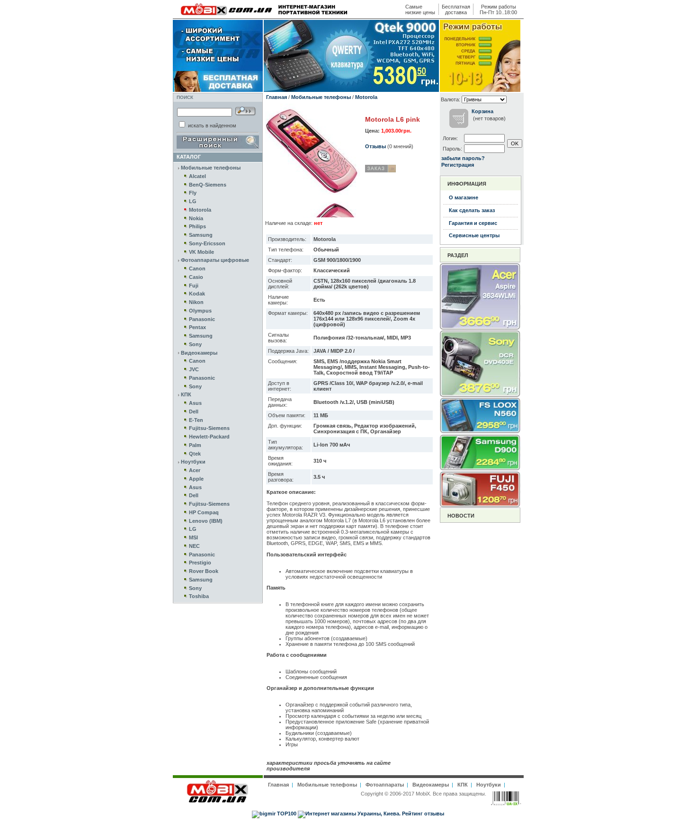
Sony (195, 344)
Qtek (195, 453)
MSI (193, 537)
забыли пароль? (463, 158)
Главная (276, 97)
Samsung (201, 235)
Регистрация (457, 165)
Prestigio (200, 562)
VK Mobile (201, 252)
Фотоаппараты (385, 784)
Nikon (196, 302)
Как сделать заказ (472, 210)
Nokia (196, 218)
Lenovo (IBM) (206, 521)
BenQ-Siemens (207, 185)
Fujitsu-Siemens (209, 428)
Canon (197, 268)
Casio (196, 277)
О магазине (463, 197)
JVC (194, 369)
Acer (194, 470)
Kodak (197, 293)
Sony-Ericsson (207, 243)
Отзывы (375, 146)
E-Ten (196, 420)
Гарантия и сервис (473, 223)
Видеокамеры (199, 353)
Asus (195, 403)
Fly (192, 193)
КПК (186, 394)
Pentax (197, 327)
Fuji (193, 285)
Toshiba (199, 596)
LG (192, 201)
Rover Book (203, 571)
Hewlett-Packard (209, 436)
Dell (193, 411)
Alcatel (197, 176)
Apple (196, 479)
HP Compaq (204, 512)
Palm (195, 445)
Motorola (200, 210)
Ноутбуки (193, 462)
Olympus (200, 310)
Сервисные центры (474, 235)
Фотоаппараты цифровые (215, 260)
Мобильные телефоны (211, 167)
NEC (194, 546)
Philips (197, 226)
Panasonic (202, 319)
